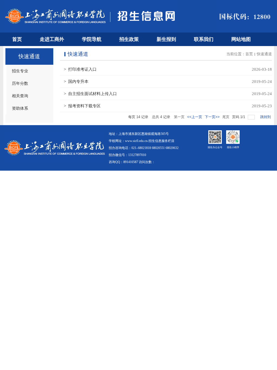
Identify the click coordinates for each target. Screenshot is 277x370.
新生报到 (166, 39)
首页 (17, 39)
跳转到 (266, 117)
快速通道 (264, 54)
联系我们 (203, 39)
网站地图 (241, 39)
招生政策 (129, 39)
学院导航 (91, 39)
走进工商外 (52, 39)
